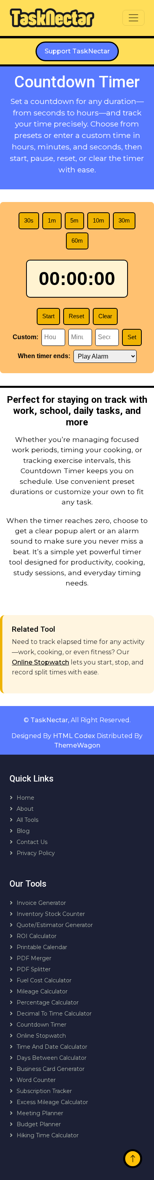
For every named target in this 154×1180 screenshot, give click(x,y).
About (25, 808)
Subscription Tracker (44, 1091)
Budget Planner (39, 1124)
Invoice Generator (41, 902)
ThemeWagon (77, 745)
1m (52, 220)
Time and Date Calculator (52, 1046)
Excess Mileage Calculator (52, 1102)
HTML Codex (74, 736)
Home (25, 797)
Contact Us (32, 842)
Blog (23, 830)
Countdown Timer (41, 1024)
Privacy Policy (36, 853)
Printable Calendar (42, 947)
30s (29, 220)
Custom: (25, 337)
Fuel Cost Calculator (44, 980)
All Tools (27, 819)
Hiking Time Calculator (48, 1135)
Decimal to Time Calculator (54, 1013)
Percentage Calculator (48, 1002)
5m (74, 220)
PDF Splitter (34, 969)
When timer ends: (44, 356)
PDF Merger (34, 958)
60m (77, 240)
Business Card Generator (51, 1068)
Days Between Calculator (51, 1057)
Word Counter (36, 1080)
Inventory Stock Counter (51, 914)
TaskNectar (49, 720)
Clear (105, 316)
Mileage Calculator (42, 991)
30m (124, 220)
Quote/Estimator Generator (55, 925)
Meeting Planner (40, 1113)
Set (132, 337)
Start (48, 316)
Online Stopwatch (40, 662)
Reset (76, 316)
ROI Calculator (36, 936)
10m (98, 220)
